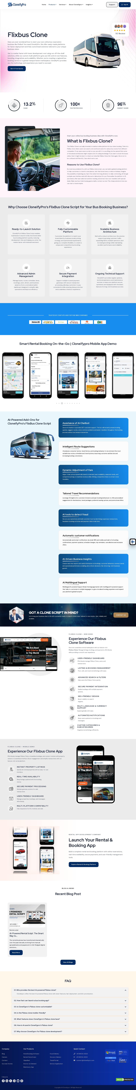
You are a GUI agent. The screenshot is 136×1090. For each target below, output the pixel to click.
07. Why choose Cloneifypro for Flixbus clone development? (38, 1031)
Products (52, 5)
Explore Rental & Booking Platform (83, 864)
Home (44, 5)
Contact (4, 1060)
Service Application (56, 1064)
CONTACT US (121, 615)
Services (62, 5)
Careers (4, 1057)
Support (112, 5)
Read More (16, 953)
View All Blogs (68, 962)
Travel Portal (54, 1060)
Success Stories (7, 1064)
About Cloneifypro (75, 5)
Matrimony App (28, 1067)
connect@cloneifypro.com (85, 1060)
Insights (89, 5)
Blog (3, 1054)
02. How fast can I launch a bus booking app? (31, 1000)
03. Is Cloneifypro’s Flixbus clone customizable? (33, 1007)
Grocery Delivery (55, 1057)
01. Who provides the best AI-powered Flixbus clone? (35, 990)
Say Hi (126, 5)
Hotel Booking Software (31, 1054)
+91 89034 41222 (82, 1054)
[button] (56, 403)
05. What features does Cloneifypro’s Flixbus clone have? (37, 1019)
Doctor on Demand (29, 1064)
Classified (26, 1060)
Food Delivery (54, 1054)
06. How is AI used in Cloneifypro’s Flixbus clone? (33, 1025)
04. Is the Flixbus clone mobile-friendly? (30, 1013)
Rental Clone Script (29, 1057)
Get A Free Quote (16, 69)
